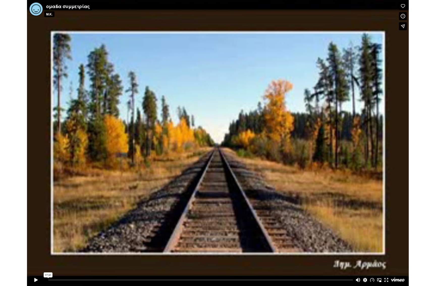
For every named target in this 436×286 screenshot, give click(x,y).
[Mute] (358, 280)
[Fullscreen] (386, 280)
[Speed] (372, 280)
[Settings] (365, 280)
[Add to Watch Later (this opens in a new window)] (403, 16)
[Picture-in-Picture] (379, 280)
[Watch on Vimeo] (397, 280)
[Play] (36, 280)
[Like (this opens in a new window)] (403, 6)
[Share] (403, 26)
